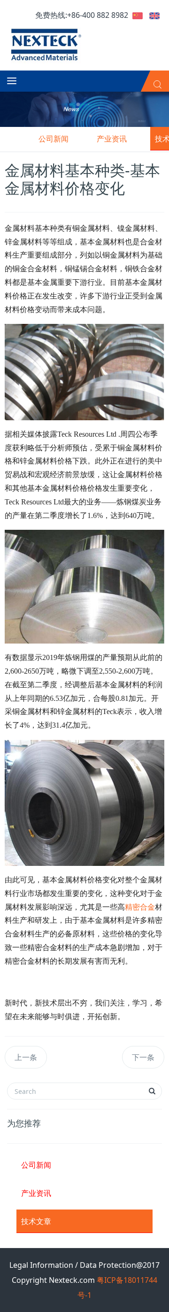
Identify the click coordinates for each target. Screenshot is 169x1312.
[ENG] (154, 15)
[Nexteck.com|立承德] (44, 44)
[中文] (137, 15)
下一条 (143, 1057)
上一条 (26, 1057)
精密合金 (140, 907)
